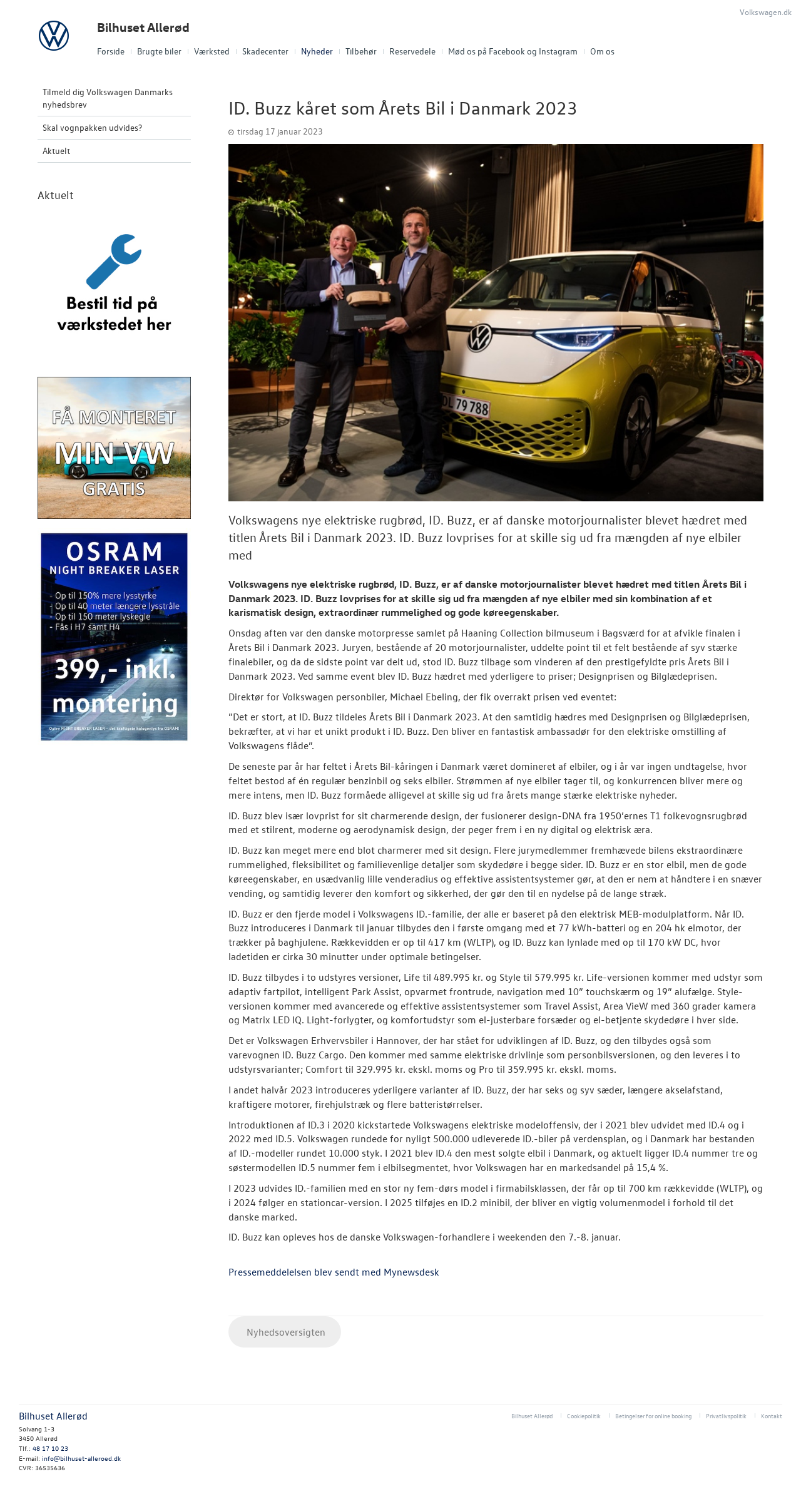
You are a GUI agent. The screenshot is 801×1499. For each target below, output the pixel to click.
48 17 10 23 (50, 1448)
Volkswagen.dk (766, 11)
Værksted (212, 51)
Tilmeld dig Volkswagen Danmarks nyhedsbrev (108, 98)
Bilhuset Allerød (143, 27)
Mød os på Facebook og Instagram (513, 51)
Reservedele (412, 51)
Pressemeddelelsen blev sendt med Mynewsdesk (333, 1272)
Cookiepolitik (584, 1415)
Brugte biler (159, 51)
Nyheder (317, 51)
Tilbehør (361, 51)
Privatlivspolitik (726, 1415)
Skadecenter (265, 51)
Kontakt (771, 1415)
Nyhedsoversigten (284, 1332)
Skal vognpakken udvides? (92, 127)
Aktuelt (56, 150)
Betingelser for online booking (653, 1415)
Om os (602, 51)
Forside (111, 51)
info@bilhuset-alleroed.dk (81, 1458)
